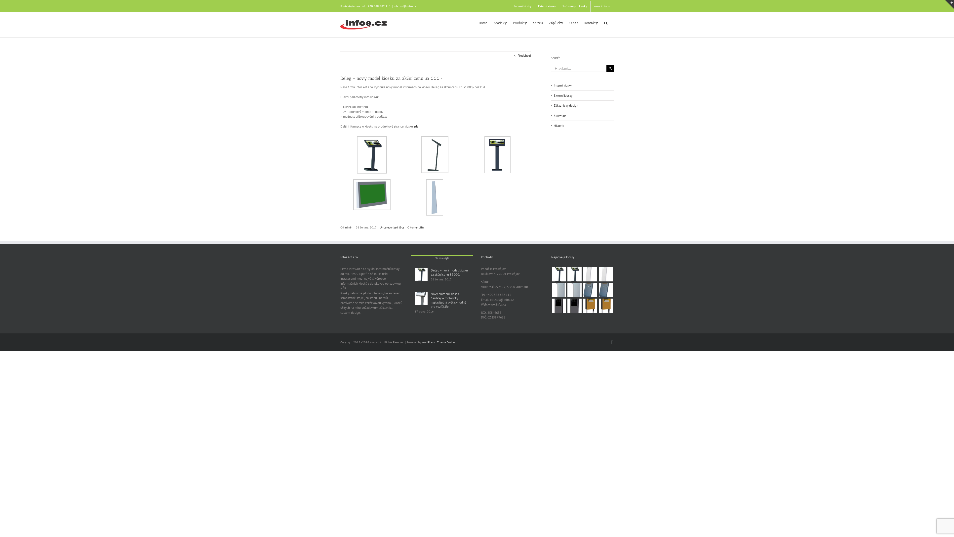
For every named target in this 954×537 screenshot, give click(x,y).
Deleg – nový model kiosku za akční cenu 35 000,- (449, 272)
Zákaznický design (566, 105)
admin (349, 227)
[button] (605, 22)
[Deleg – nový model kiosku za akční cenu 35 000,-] (421, 274)
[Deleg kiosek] (574, 274)
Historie (559, 126)
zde (416, 126)
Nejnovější (442, 258)
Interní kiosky (563, 85)
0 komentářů (415, 227)
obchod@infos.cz (405, 6)
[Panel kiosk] (558, 305)
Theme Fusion (446, 342)
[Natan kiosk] (558, 290)
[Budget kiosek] (605, 290)
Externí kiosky (563, 95)
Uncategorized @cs (392, 227)
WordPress (428, 342)
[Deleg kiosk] (558, 274)
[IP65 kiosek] (605, 305)
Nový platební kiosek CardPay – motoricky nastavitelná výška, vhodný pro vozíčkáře (448, 300)
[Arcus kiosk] (590, 274)
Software (560, 116)
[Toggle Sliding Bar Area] (949, 4)
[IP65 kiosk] (590, 305)
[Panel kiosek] (574, 305)
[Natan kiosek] (574, 290)
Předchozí (524, 55)
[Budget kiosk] (590, 290)
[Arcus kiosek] (605, 274)
